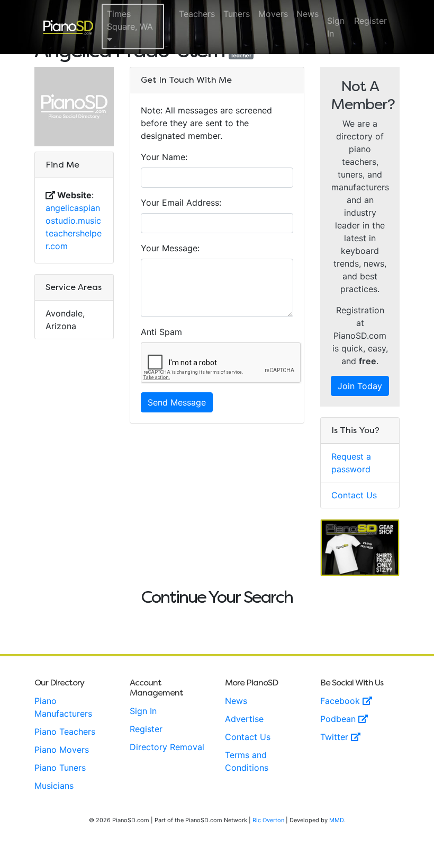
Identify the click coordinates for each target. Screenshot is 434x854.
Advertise (244, 719)
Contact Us (354, 495)
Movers (273, 13)
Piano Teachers (64, 731)
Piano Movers (61, 749)
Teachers (197, 13)
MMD (336, 820)
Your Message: (170, 248)
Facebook (341, 700)
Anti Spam (161, 332)
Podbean (339, 719)
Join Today (360, 386)
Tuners (236, 13)
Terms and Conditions (246, 761)
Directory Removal (167, 747)
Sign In (336, 27)
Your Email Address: (181, 202)
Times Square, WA (130, 20)
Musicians (54, 785)
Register (370, 20)
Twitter (335, 737)
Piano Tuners (60, 767)
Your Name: (164, 157)
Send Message (177, 402)
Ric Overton (268, 820)
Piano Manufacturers (63, 707)
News (307, 13)
